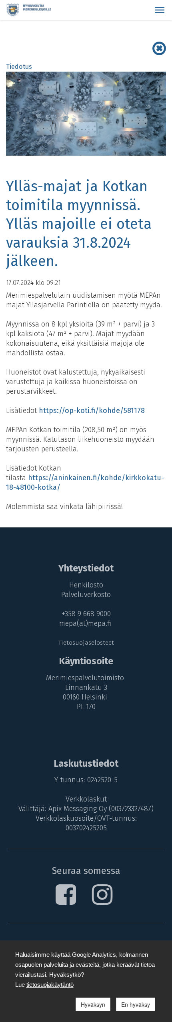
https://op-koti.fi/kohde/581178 (92, 410)
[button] (159, 10)
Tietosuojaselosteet (86, 642)
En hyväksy (135, 1004)
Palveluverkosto (86, 594)
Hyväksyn (93, 1004)
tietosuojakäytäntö (50, 984)
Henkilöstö (86, 585)
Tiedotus (19, 66)
